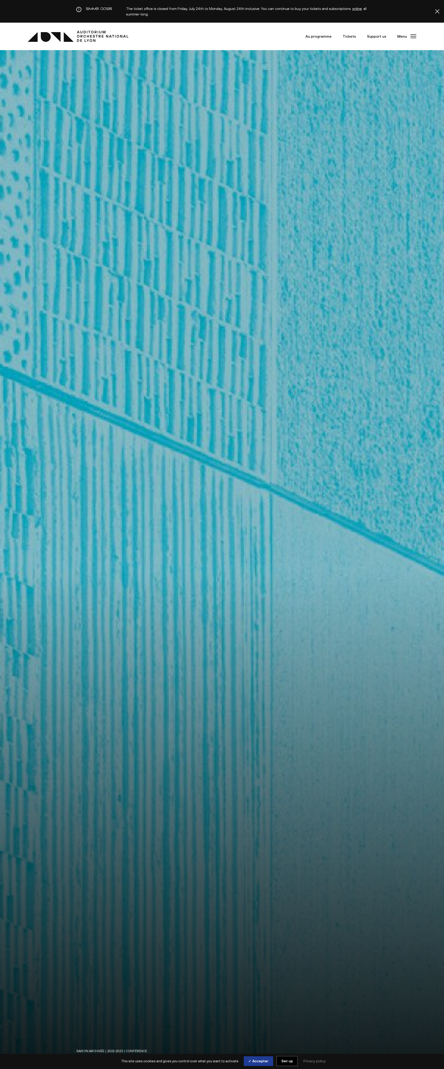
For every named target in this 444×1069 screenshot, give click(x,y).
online (357, 8)
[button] (405, 36)
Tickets (349, 36)
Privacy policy (314, 1061)
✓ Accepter (258, 1061)
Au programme (318, 36)
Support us (376, 36)
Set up (287, 1061)
